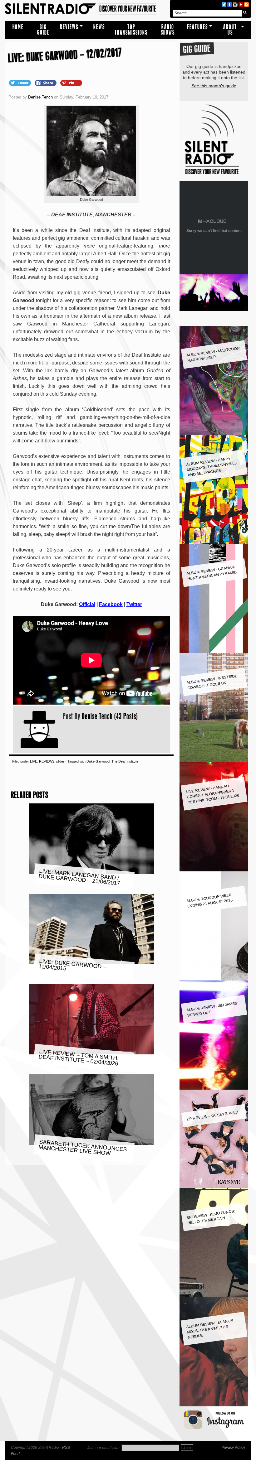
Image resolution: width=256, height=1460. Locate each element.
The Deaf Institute (124, 761)
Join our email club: (104, 1448)
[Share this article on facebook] (46, 82)
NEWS (99, 27)
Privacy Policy (233, 1447)
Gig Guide (43, 30)
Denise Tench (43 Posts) (110, 716)
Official (87, 604)
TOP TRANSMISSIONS (131, 30)
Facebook (111, 604)
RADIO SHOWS (168, 30)
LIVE (33, 761)
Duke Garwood (98, 761)
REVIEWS (69, 27)
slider (60, 761)
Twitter (134, 604)
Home (18, 27)
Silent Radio (86, 9)
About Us (230, 30)
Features (197, 27)
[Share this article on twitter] (20, 82)
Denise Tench (40, 97)
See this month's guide (213, 85)
